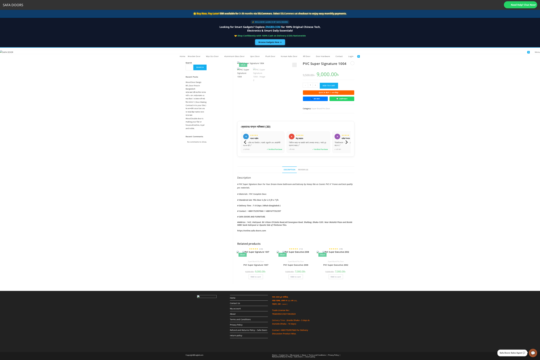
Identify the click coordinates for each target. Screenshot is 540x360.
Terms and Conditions (240, 319)
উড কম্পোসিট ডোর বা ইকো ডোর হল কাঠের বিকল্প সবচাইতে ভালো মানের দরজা (195, 111)
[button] (294, 65)
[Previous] (245, 142)
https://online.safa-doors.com (251, 230)
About (233, 314)
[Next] (346, 142)
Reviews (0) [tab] (303, 169)
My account (235, 308)
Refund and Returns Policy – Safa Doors (248, 330)
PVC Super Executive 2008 (295, 265)
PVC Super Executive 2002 (335, 265)
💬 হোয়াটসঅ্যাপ (341, 99)
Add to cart (329, 85)
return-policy (236, 335)
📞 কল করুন (315, 99)
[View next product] (352, 63)
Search (189, 63)
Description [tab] (289, 169)
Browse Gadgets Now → (270, 42)
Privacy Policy (236, 324)
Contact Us (235, 303)
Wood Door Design (193, 82)
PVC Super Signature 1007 (255, 265)
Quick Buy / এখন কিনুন (328, 92)
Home (232, 298)
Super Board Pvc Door (321, 108)
